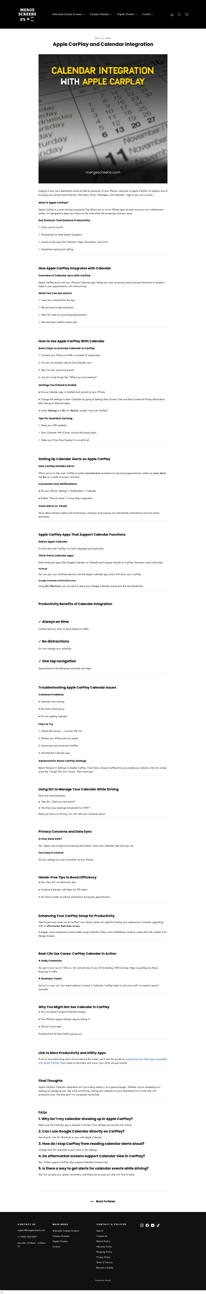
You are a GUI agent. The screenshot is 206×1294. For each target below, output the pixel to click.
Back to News (105, 1201)
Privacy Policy (103, 1257)
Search (99, 1230)
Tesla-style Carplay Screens (67, 14)
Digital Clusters (126, 14)
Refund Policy (103, 1241)
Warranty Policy (104, 1246)
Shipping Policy (104, 1251)
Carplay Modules (100, 14)
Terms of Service (104, 1262)
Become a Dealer (105, 1267)
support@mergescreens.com (31, 1230)
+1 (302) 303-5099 (27, 1236)
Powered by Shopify (103, 1280)
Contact (146, 14)
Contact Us (101, 1236)
